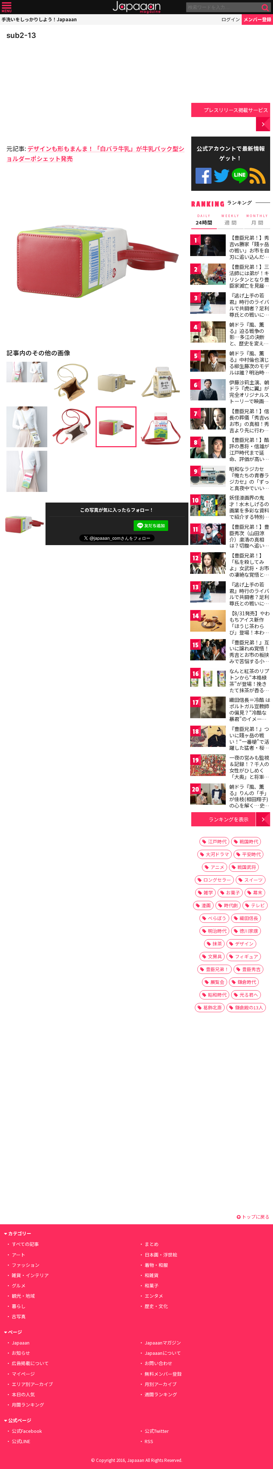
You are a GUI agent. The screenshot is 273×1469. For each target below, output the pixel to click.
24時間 (204, 220)
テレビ (258, 905)
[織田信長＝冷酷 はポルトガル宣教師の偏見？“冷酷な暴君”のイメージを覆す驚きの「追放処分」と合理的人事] (208, 708)
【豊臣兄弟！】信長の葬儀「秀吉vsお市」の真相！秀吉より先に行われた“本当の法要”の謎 (249, 426)
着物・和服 (156, 1265)
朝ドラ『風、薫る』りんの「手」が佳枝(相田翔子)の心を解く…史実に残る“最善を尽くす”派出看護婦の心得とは (249, 805)
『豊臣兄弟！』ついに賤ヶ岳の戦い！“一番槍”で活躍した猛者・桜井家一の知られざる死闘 (249, 744)
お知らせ (21, 1352)
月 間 (257, 220)
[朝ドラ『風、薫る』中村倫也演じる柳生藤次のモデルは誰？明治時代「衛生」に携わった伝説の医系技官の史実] (208, 362)
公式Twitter (222, 176)
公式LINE (240, 176)
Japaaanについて (163, 1352)
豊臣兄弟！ (217, 969)
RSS (258, 176)
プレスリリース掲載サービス (236, 109)
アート (18, 1254)
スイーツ (253, 879)
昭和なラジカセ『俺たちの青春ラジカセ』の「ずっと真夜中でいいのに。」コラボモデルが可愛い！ (249, 484)
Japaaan (136, 7)
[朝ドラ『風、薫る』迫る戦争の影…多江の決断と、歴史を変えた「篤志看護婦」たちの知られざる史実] (208, 333)
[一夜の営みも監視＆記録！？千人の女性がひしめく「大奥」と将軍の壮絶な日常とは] (208, 766)
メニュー (6, 7)
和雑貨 (152, 1275)
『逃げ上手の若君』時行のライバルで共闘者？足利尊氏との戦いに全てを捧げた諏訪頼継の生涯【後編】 (249, 600)
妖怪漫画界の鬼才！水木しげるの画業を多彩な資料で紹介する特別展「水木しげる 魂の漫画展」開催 (249, 513)
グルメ (19, 1285)
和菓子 (152, 1285)
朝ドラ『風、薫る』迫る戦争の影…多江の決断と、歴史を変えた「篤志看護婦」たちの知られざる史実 (249, 343)
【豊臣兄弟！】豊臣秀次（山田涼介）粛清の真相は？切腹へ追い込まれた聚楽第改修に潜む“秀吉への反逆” (249, 545)
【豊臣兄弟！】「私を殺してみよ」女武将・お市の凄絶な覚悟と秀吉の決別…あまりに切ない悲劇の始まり (249, 574)
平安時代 (251, 854)
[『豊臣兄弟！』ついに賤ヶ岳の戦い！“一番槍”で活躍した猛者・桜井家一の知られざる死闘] (208, 737)
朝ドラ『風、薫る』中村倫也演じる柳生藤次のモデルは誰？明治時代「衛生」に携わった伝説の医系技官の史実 (249, 372)
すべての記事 (25, 1244)
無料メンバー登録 (163, 1373)
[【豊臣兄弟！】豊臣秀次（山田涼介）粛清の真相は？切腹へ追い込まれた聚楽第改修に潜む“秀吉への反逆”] (208, 535)
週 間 (230, 220)
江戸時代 (217, 841)
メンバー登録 (257, 19)
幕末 (257, 892)
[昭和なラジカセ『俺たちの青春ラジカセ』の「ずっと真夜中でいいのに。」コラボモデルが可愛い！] (208, 477)
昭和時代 (217, 994)
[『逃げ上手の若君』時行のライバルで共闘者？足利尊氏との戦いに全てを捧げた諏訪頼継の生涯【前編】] (208, 304)
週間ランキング (161, 1394)
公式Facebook (204, 176)
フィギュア (246, 956)
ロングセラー (217, 879)
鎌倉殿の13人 (249, 1007)
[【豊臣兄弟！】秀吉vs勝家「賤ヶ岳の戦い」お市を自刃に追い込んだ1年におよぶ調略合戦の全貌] (208, 246)
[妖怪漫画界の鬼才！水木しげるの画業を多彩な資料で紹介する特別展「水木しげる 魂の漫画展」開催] (208, 506)
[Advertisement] (56, 90)
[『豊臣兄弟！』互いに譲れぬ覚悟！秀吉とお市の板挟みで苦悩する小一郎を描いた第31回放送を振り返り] (208, 651)
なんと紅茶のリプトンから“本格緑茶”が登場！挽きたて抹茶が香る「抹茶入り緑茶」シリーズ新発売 (249, 686)
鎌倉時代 (246, 982)
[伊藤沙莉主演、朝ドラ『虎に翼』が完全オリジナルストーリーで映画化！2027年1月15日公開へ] (208, 391)
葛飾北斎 (212, 1007)
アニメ (217, 867)
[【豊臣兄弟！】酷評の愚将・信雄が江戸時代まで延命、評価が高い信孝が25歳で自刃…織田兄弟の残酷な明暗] (208, 448)
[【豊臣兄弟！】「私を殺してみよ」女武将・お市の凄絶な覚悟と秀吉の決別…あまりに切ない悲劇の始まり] (208, 564)
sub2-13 (21, 35)
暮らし (19, 1306)
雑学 (208, 892)
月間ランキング (28, 1404)
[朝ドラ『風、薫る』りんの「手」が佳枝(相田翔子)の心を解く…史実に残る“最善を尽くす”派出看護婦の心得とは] (208, 795)
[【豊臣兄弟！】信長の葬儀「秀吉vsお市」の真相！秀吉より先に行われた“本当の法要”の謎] (208, 420)
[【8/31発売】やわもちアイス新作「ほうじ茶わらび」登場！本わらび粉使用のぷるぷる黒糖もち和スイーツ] (208, 622)
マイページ (23, 1373)
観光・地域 (23, 1295)
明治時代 (217, 930)
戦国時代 (249, 841)
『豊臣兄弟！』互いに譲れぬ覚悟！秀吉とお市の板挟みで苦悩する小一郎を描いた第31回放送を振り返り (249, 657)
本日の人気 (23, 1394)
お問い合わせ (158, 1363)
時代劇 (231, 905)
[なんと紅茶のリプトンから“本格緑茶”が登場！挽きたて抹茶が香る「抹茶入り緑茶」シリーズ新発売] (208, 680)
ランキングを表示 (228, 819)
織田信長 (249, 918)
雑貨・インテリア (30, 1275)
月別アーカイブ (161, 1384)
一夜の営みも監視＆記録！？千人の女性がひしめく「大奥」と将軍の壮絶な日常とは (249, 770)
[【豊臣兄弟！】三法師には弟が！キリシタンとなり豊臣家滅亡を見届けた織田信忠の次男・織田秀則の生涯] (208, 275)
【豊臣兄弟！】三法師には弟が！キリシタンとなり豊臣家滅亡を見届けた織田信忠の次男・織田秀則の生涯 (249, 285)
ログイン (230, 19)
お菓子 (233, 892)
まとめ (152, 1244)
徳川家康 (249, 930)
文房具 (215, 956)
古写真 (19, 1316)
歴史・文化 (156, 1306)
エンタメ (154, 1295)
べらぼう (217, 918)
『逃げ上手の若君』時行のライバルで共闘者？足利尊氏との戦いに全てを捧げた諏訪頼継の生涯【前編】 (249, 311)
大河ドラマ (217, 854)
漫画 (206, 905)
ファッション (25, 1265)
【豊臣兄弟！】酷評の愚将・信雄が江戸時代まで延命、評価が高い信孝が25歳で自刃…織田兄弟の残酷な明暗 (249, 458)
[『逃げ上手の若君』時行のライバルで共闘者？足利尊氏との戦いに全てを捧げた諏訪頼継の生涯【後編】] (208, 593)
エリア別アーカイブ (32, 1384)
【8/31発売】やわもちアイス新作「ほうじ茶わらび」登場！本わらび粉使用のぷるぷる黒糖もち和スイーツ (249, 632)
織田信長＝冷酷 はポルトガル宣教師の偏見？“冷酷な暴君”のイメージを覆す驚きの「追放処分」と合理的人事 (249, 718)
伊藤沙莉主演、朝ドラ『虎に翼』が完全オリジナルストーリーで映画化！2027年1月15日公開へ (249, 397)
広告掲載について (30, 1363)
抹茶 (217, 943)
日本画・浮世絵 (161, 1254)
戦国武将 (246, 867)
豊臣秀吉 (251, 969)
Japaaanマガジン (163, 1342)
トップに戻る (255, 1216)
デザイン (244, 943)
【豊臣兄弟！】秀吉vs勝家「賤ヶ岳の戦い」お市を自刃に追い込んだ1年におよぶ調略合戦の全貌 (249, 253)
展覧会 (217, 982)
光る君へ (249, 994)
